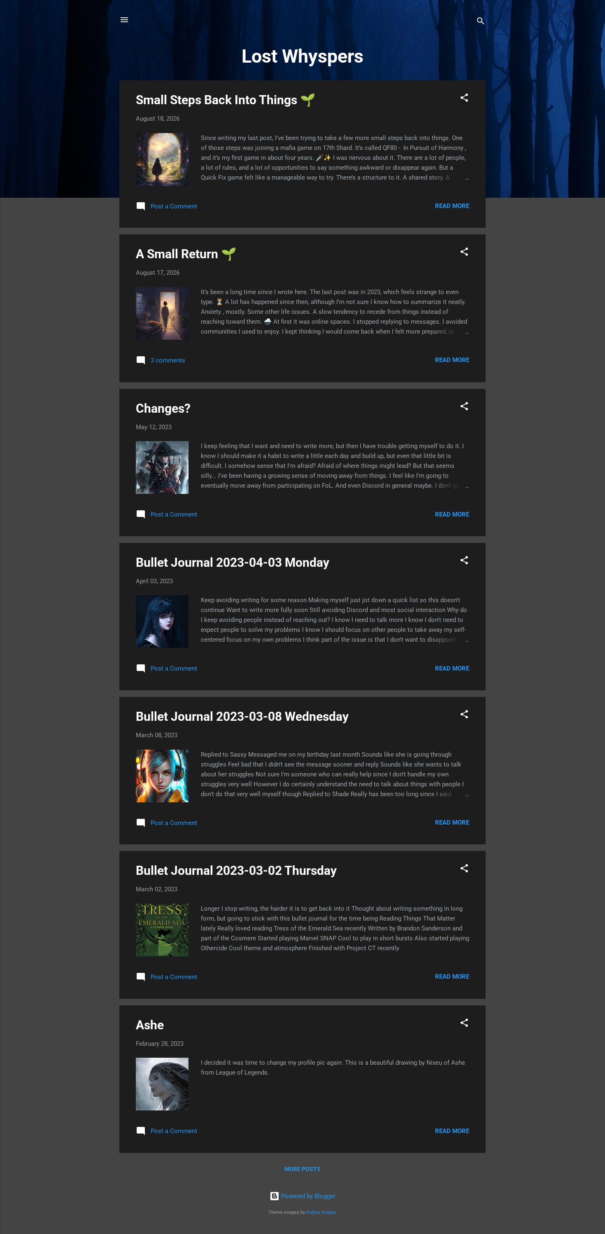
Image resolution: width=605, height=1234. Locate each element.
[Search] (481, 22)
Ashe (150, 1025)
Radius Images (321, 1212)
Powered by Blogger (307, 1196)
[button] (464, 99)
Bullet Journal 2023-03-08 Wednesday (242, 716)
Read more (452, 206)
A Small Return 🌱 (186, 254)
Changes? (163, 408)
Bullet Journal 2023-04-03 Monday (232, 562)
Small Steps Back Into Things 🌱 (225, 100)
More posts (302, 1169)
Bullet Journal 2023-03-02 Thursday (236, 870)
